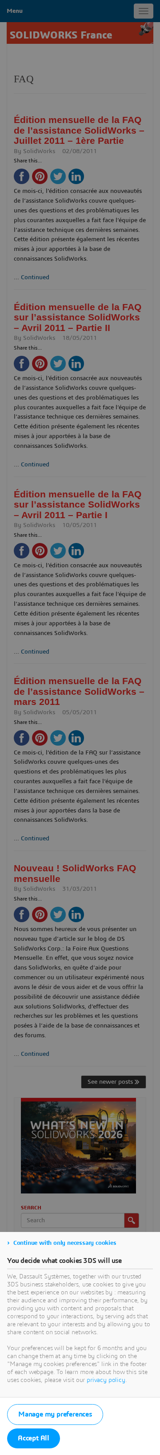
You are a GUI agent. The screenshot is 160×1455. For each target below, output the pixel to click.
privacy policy (106, 1380)
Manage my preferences (55, 1414)
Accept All (33, 1438)
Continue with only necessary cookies (64, 1243)
